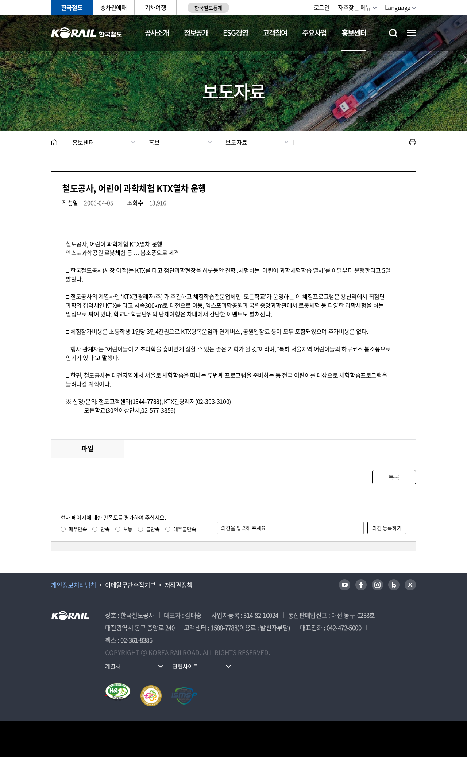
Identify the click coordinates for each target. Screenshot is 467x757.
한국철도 (71, 7)
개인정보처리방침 (73, 585)
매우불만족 (184, 529)
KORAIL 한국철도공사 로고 (86, 32)
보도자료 (236, 142)
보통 (127, 529)
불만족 (153, 529)
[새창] (344, 584)
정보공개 (196, 32)
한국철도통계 (208, 7)
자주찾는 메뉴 (354, 7)
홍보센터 (353, 32)
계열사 (112, 666)
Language (397, 7)
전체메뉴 (411, 33)
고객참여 (275, 32)
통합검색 (393, 33)
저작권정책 (179, 585)
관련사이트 (185, 666)
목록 (394, 477)
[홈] (54, 142)
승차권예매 (113, 7)
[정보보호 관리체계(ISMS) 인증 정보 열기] (184, 696)
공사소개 (156, 32)
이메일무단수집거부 (130, 585)
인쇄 (412, 142)
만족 (104, 529)
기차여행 (155, 7)
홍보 (154, 142)
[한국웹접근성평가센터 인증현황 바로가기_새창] (118, 696)
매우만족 (78, 529)
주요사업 (314, 32)
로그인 (322, 7)
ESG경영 (235, 32)
